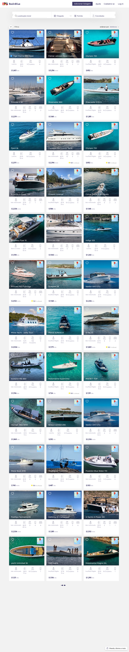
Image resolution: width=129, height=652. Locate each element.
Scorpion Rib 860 (18, 378)
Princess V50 (54, 240)
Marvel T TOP (92, 378)
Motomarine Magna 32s (96, 563)
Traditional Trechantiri (58, 471)
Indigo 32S (90, 240)
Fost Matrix (53, 563)
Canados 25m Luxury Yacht (60, 148)
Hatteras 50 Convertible (58, 517)
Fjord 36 (14, 148)
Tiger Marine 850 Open (23, 56)
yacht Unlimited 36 (19, 563)
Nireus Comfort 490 (57, 425)
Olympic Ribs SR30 (19, 425)
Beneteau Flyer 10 (19, 240)
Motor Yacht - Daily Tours (22, 332)
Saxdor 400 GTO (93, 286)
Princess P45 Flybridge (21, 286)
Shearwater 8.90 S (93, 102)
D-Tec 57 (89, 332)
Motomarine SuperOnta (58, 378)
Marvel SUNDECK (56, 332)
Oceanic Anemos (55, 194)
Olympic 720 (91, 56)
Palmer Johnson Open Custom (61, 56)
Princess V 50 (17, 102)
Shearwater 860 (55, 102)
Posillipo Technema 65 (21, 517)
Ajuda (98, 4)
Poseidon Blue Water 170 (96, 471)
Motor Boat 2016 (18, 471)
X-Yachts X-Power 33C (21, 194)
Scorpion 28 (53, 286)
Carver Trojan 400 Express (97, 194)
